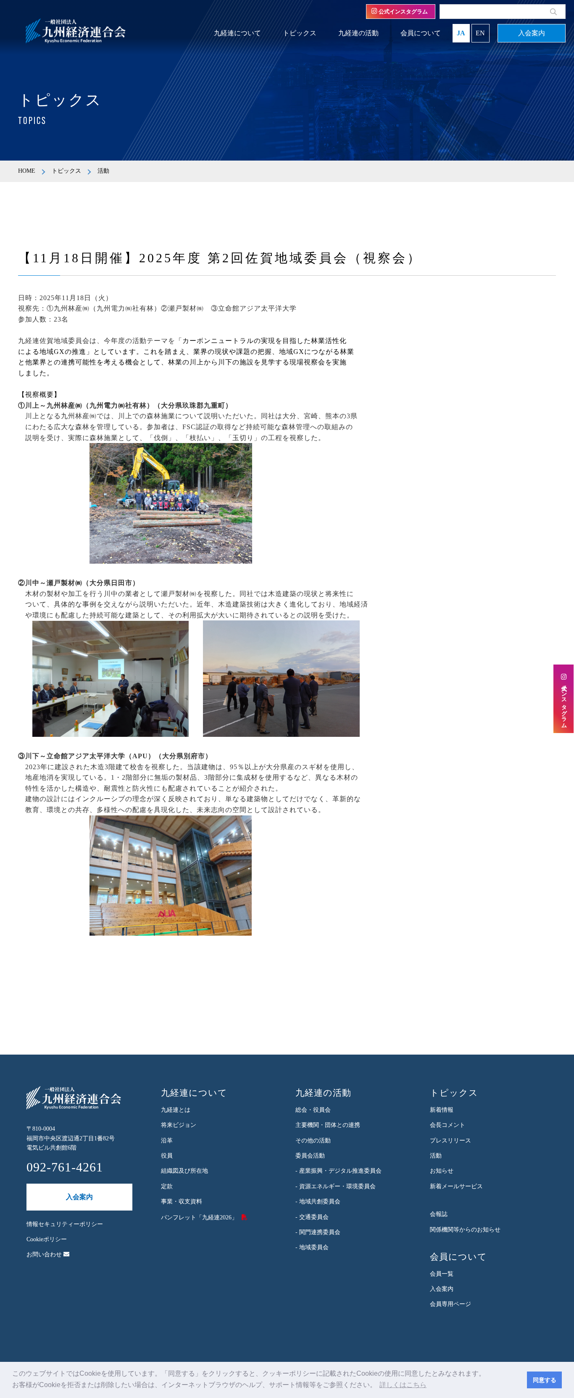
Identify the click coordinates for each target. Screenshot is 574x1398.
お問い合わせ (44, 1254)
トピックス (299, 33)
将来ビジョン (178, 1125)
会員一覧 (441, 1274)
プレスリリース (450, 1140)
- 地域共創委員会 (317, 1201)
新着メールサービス (456, 1186)
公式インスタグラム (402, 11)
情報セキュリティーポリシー (64, 1224)
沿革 (167, 1140)
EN (480, 33)
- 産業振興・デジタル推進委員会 (338, 1171)
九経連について (237, 33)
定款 (167, 1186)
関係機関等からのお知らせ (465, 1230)
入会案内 (531, 33)
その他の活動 (313, 1140)
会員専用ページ (450, 1304)
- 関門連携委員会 (317, 1232)
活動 (436, 1156)
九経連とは (175, 1110)
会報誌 (439, 1214)
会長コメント (447, 1125)
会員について (420, 33)
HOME (26, 171)
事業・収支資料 (181, 1201)
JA (461, 33)
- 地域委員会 (312, 1247)
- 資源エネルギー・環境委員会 (335, 1186)
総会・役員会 (313, 1110)
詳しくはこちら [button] (403, 1384)
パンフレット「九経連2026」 (199, 1217)
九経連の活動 (358, 33)
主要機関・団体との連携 (327, 1125)
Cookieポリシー (46, 1239)
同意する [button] (544, 1380)
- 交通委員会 (312, 1217)
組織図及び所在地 (184, 1171)
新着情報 (441, 1110)
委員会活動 (310, 1156)
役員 (167, 1156)
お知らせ (441, 1171)
